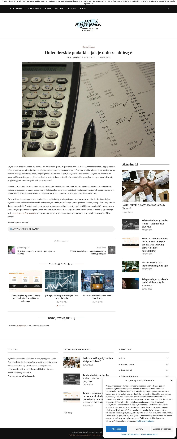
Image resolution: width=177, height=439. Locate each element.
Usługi (70, 9)
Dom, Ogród (33, 9)
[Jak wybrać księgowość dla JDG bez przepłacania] (61, 281)
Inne (82, 9)
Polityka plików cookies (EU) (80, 435)
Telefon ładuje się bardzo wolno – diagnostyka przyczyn (155, 223)
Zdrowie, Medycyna (54, 9)
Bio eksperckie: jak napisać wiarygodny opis (155, 264)
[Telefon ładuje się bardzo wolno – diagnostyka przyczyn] (130, 224)
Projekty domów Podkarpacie (21, 376)
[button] (171, 380)
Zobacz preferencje (162, 429)
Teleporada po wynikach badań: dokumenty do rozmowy (155, 282)
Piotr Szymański (73, 57)
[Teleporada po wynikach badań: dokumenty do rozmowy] (130, 283)
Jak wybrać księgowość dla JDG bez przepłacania (61, 297)
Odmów (139, 429)
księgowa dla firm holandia (25, 213)
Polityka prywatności (100, 435)
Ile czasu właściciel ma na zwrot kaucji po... (97, 297)
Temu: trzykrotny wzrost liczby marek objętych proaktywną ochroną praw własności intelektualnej (155, 244)
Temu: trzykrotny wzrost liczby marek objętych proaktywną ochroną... (25, 298)
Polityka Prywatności (149, 434)
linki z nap (67, 413)
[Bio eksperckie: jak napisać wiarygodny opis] (130, 266)
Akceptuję (116, 429)
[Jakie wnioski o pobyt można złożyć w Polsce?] (145, 186)
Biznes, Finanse (17, 9)
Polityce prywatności (145, 421)
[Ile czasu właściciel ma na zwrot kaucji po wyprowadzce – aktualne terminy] (97, 281)
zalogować (21, 325)
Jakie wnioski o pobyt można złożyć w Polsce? (143, 206)
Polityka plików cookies (130, 434)
